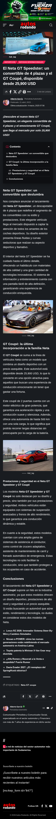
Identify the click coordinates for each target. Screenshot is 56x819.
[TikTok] (52, 708)
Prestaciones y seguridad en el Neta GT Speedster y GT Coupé (28, 172)
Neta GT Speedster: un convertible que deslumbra (27, 155)
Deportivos (10, 62)
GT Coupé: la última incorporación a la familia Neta (27, 163)
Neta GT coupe (28, 685)
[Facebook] (42, 806)
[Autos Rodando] (28, 25)
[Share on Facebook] (10, 91)
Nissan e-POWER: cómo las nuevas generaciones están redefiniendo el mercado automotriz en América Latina (26, 642)
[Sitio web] (43, 708)
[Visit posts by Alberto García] (6, 102)
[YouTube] (47, 708)
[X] (46, 806)
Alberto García (16, 99)
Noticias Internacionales (31, 62)
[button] (5, 25)
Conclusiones (16, 179)
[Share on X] (15, 91)
